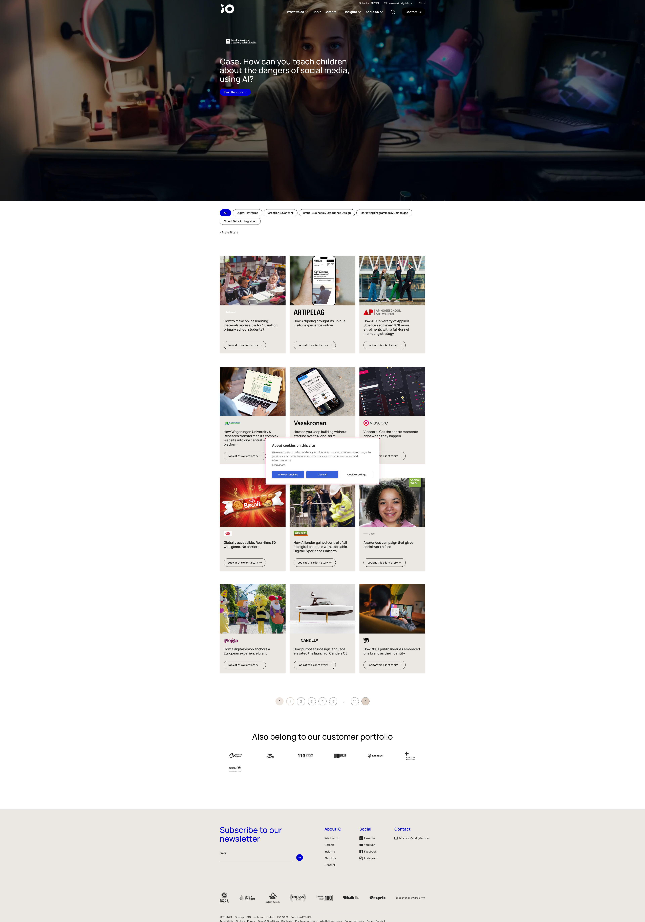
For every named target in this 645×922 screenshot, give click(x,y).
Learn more (278, 465)
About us (372, 12)
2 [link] (301, 701)
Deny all (322, 474)
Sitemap (239, 917)
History (271, 917)
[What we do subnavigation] (306, 12)
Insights (351, 12)
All (225, 213)
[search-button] (393, 12)
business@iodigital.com (400, 3)
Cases (317, 12)
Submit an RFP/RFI (369, 3)
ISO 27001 (282, 917)
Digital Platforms (247, 213)
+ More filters (229, 232)
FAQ (248, 917)
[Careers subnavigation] (339, 12)
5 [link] (333, 701)
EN (420, 3)
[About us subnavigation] (381, 12)
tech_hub (258, 917)
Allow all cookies (288, 474)
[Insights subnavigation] (359, 12)
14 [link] (354, 701)
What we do (295, 12)
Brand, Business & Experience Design (327, 213)
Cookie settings (356, 474)
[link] (253, 304)
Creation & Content (280, 213)
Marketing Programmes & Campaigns (384, 213)
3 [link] (312, 701)
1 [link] (290, 701)
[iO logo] (228, 9)
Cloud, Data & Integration (240, 221)
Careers (330, 12)
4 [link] (323, 701)
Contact (330, 865)
